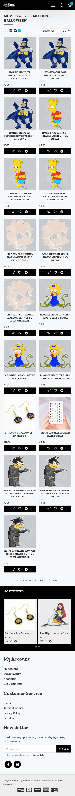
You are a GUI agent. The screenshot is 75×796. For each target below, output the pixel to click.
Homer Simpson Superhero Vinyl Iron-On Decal (19, 135)
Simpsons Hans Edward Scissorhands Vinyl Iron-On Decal (20, 553)
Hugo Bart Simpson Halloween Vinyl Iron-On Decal (19, 196)
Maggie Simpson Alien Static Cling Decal (55, 316)
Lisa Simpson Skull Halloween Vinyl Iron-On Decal (20, 317)
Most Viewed (14, 591)
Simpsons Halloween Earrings (19, 434)
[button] (36, 646)
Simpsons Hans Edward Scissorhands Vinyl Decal (55, 493)
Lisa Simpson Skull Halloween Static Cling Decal (20, 257)
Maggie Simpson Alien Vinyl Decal (19, 377)
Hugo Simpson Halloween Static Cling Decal (55, 196)
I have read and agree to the (26, 755)
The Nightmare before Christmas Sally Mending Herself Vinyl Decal (55, 633)
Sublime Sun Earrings (18, 633)
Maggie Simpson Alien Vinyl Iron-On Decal (55, 377)
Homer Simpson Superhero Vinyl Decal (55, 75)
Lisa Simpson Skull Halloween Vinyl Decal (55, 257)
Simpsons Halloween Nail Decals (55, 434)
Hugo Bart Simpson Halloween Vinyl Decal (55, 135)
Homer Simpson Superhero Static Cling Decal (19, 75)
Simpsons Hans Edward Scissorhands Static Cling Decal (20, 493)
